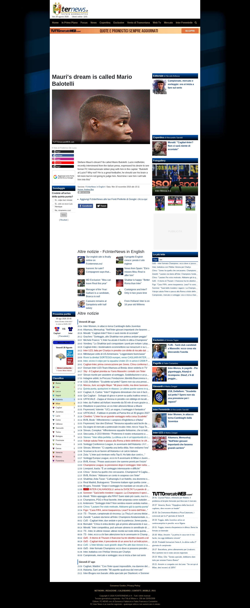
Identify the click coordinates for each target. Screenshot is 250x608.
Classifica (58, 378)
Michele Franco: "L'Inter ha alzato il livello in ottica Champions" (115, 340)
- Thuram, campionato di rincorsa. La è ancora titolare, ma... (119, 513)
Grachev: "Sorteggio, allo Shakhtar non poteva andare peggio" (115, 336)
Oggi (155, 260)
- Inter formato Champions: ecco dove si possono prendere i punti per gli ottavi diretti (128, 548)
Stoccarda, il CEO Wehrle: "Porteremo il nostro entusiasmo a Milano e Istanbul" (123, 434)
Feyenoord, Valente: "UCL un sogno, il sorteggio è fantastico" (114, 409)
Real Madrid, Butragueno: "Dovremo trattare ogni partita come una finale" (120, 482)
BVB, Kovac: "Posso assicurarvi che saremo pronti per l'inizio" (115, 461)
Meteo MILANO (64, 343)
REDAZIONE (111, 591)
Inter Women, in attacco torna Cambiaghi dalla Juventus (111, 326)
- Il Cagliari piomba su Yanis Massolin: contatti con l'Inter (114, 371)
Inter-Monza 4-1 (163, 191)
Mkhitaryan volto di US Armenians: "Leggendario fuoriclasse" (114, 354)
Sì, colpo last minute (63, 200)
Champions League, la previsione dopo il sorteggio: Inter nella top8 (117, 465)
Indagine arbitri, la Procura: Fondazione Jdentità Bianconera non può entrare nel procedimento (131, 378)
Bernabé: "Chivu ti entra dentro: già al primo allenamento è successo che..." (121, 524)
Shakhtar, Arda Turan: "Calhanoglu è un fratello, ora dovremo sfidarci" (118, 479)
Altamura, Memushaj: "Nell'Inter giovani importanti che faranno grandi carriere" (123, 329)
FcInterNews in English (95, 187)
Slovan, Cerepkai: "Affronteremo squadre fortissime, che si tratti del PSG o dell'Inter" (126, 430)
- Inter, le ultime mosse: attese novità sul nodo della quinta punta (117, 531)
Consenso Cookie (118, 586)
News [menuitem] (94, 22)
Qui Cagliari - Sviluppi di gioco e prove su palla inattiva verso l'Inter (117, 395)
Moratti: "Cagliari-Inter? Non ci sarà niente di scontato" (111, 333)
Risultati (63, 220)
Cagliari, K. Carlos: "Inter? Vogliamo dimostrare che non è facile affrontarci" (121, 392)
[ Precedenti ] (63, 336)
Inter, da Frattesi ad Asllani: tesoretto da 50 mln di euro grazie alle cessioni (121, 402)
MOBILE (146, 591)
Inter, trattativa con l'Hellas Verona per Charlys (106, 552)
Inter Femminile (161, 409)
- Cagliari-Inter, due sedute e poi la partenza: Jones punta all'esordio (120, 520)
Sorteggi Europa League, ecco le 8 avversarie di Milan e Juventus (117, 458)
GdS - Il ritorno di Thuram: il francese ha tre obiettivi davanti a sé (179, 281)
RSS (154, 591)
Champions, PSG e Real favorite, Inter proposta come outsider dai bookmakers (123, 500)
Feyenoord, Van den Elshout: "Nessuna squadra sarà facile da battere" (119, 423)
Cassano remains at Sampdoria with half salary (96, 304)
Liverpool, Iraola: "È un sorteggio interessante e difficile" (111, 468)
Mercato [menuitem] (168, 22)
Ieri (161, 260)
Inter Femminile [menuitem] (184, 22)
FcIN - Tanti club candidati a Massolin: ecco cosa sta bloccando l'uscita (182, 348)
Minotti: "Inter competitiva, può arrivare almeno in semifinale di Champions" (121, 527)
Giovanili (158, 386)
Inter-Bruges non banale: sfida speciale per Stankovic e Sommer (116, 573)
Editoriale (158, 76)
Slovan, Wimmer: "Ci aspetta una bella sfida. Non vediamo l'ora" (116, 447)
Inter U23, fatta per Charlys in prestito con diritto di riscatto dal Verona (118, 350)
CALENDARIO (124, 591)
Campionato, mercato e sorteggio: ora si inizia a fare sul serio (114, 555)
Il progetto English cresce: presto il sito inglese (134, 260)
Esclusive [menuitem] (118, 22)
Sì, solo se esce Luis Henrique (64, 205)
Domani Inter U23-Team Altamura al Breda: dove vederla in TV (115, 368)
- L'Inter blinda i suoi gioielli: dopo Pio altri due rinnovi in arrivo (117, 545)
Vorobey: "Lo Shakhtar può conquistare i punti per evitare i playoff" (117, 343)
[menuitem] (195, 23)
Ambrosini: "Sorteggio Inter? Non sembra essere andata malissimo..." (118, 503)
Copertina (158, 137)
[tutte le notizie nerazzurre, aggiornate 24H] (70, 8)
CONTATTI (136, 591)
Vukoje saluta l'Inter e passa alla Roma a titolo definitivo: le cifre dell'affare (121, 441)
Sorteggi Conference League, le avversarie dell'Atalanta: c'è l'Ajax (117, 444)
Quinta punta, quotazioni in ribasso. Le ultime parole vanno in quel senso (120, 388)
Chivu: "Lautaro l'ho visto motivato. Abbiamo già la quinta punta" (116, 506)
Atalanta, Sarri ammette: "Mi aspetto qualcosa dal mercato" (113, 570)
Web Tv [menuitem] (157, 22)
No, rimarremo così (63, 210)
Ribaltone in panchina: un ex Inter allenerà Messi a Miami (112, 406)
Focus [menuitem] (84, 22)
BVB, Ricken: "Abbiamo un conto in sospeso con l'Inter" (111, 475)
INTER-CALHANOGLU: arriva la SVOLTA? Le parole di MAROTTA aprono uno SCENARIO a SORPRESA (141, 489)
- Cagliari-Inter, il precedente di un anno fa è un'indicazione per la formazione (125, 541)
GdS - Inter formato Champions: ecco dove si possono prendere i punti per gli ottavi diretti (189, 263)
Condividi (87, 206)
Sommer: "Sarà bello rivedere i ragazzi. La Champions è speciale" (117, 493)
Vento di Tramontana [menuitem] (138, 22)
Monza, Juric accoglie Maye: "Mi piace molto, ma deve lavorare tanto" (118, 385)
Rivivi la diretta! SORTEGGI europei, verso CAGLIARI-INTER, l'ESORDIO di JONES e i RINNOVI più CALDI (139, 357)
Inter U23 (158, 432)
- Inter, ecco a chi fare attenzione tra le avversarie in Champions (117, 534)
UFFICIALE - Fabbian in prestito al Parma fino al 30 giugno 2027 (116, 413)
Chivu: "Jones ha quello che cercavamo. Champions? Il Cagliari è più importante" (125, 472)
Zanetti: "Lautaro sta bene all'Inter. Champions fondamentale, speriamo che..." (123, 517)
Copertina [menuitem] (105, 22)
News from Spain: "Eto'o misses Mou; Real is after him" (136, 272)
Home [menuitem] (55, 22)
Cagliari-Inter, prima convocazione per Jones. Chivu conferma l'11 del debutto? (123, 364)
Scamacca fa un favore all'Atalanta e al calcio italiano (110, 451)
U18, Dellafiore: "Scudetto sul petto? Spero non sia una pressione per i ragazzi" (124, 382)
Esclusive (158, 340)
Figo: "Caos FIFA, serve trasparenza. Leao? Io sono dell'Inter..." (115, 510)
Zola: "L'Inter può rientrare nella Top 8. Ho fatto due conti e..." (114, 454)
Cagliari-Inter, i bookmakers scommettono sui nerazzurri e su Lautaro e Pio (121, 347)
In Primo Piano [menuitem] (70, 22)
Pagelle (157, 363)
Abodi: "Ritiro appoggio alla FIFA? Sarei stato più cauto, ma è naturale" (119, 496)
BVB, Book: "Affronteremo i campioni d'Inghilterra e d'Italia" (113, 420)
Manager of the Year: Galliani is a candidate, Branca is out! (97, 293)
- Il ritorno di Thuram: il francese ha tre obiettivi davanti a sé (116, 538)
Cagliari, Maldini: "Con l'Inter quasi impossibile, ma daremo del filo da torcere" (123, 566)
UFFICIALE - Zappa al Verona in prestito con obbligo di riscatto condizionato (122, 399)
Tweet (103, 206)
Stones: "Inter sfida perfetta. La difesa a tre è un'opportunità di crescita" (119, 437)
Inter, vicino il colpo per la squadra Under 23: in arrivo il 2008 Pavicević (119, 361)
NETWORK (99, 591)
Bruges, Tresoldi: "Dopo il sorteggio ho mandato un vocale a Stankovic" (119, 486)
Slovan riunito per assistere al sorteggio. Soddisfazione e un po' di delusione (122, 375)
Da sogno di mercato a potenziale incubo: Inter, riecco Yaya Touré (116, 427)
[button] (63, 215)
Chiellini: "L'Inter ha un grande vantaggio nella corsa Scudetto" (115, 416)
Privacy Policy (133, 586)
